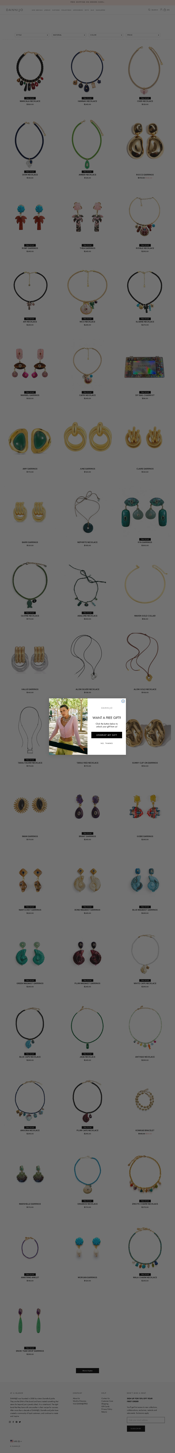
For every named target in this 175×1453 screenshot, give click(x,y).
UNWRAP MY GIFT (106, 735)
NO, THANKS (107, 743)
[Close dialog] (123, 701)
